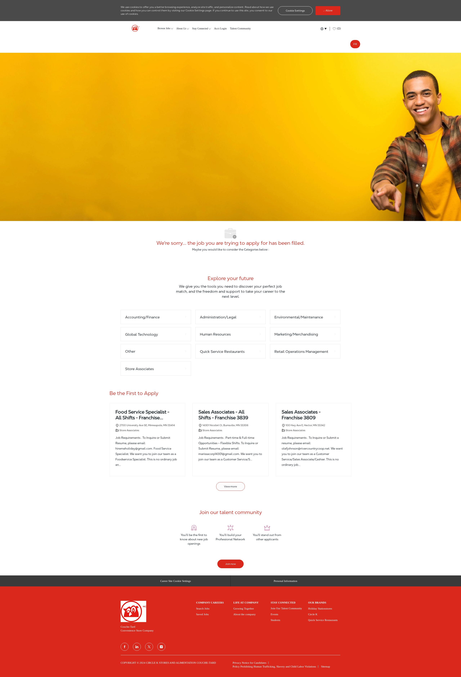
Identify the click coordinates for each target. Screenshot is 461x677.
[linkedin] (137, 647)
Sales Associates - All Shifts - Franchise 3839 (223, 415)
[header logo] (134, 28)
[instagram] (161, 647)
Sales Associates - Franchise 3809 (301, 415)
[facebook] (125, 647)
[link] (156, 611)
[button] (295, 10)
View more (230, 486)
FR (355, 44)
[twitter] (149, 647)
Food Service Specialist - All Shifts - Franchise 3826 (142, 415)
